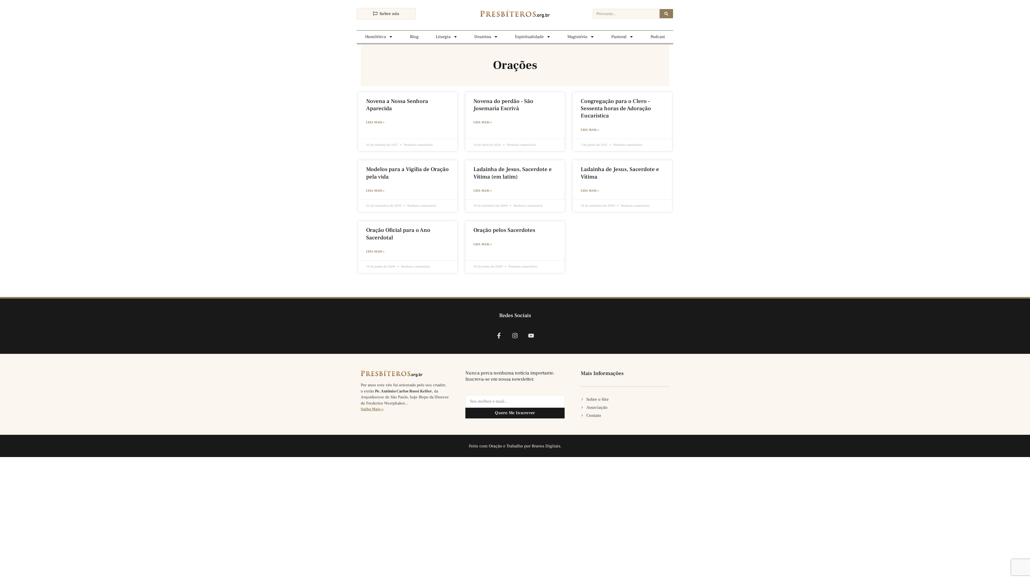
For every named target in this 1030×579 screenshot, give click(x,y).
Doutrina (482, 36)
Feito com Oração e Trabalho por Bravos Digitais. (515, 446)
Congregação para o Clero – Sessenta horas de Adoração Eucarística (616, 109)
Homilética (375, 36)
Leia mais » (375, 122)
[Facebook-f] (498, 335)
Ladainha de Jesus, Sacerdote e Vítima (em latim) (512, 173)
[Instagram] (515, 335)
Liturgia (443, 36)
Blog (414, 36)
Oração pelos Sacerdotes (504, 230)
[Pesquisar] (666, 13)
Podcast (657, 36)
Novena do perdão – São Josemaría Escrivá (503, 105)
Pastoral (619, 36)
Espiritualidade (529, 36)
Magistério (577, 36)
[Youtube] (531, 335)
